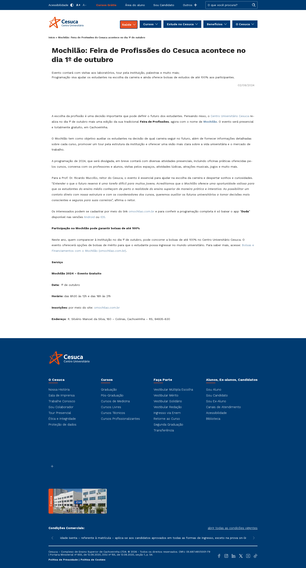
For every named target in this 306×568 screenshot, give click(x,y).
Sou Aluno (213, 389)
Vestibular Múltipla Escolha (173, 389)
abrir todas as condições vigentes (232, 528)
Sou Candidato (163, 5)
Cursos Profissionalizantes (120, 419)
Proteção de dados (62, 424)
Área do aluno (135, 5)
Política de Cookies (93, 559)
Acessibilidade (58, 5)
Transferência (164, 430)
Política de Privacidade (64, 559)
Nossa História (59, 389)
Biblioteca (213, 419)
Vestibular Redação (168, 407)
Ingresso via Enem (167, 413)
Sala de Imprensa (62, 395)
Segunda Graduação (168, 424)
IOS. (103, 217)
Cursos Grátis (106, 5)
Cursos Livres (111, 407)
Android (89, 217)
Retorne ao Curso (167, 419)
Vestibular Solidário (168, 401)
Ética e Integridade (62, 419)
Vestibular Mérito (166, 395)
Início (52, 37)
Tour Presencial (60, 413)
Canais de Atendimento (223, 407)
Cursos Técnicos (113, 413)
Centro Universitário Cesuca (230, 116)
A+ (78, 5)
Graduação (109, 389)
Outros (187, 5)
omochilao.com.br (141, 211)
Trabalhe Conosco (62, 401)
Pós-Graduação (112, 395)
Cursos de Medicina (115, 401)
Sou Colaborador (61, 407)
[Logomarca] (73, 22)
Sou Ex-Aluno (216, 401)
